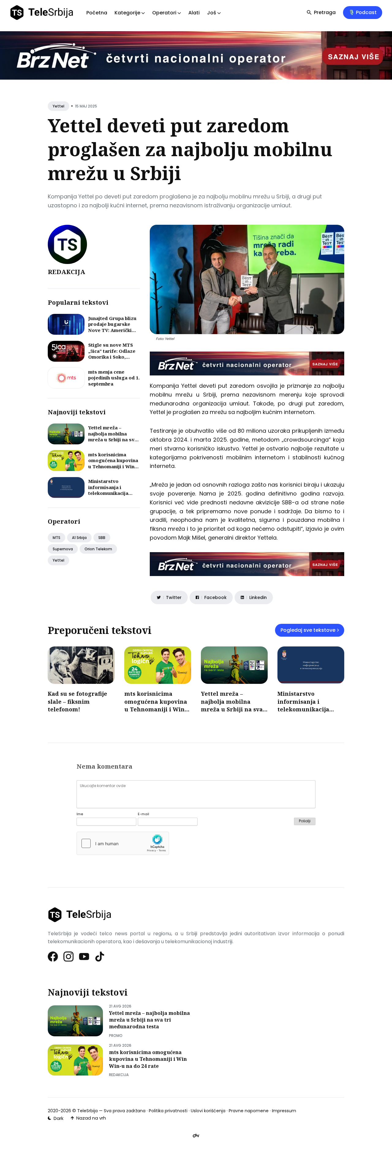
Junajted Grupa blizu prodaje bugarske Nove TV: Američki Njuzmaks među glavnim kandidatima (112, 330)
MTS (56, 537)
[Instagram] (68, 956)
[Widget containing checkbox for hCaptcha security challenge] (123, 843)
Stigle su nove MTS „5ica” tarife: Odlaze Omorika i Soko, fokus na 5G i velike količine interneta (111, 357)
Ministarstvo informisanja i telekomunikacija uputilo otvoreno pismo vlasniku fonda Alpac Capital (113, 496)
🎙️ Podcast (363, 12)
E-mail (143, 814)
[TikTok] (100, 956)
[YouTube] (84, 956)
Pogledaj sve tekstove (308, 630)
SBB (101, 537)
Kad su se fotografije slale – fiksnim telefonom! (77, 701)
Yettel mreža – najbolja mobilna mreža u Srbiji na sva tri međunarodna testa (112, 439)
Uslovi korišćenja (208, 1111)
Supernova (63, 549)
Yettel (58, 106)
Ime (80, 814)
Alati (194, 12)
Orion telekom (98, 549)
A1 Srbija (79, 537)
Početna (96, 12)
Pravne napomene (249, 1111)
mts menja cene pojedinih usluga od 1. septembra (114, 378)
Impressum (284, 1111)
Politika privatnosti (168, 1111)
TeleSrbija (87, 1111)
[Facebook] (53, 956)
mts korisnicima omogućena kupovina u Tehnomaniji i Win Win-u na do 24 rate (113, 463)
